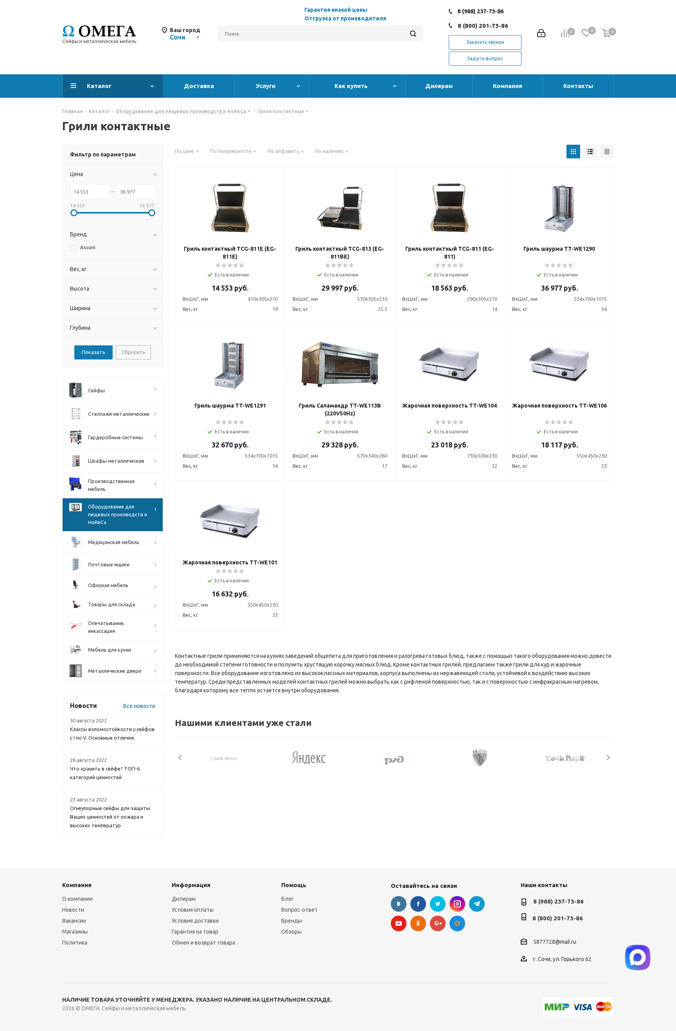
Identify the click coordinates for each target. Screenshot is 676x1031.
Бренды (291, 921)
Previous (180, 757)
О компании (77, 899)
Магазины (75, 932)
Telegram (477, 904)
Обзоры (291, 932)
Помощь (293, 885)
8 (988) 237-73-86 (480, 11)
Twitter (438, 904)
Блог (287, 899)
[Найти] (413, 33)
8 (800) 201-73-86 (483, 25)
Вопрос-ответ (299, 910)
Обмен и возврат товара (203, 942)
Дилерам (184, 899)
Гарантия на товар (195, 932)
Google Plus (438, 923)
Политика (74, 942)
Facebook (418, 904)
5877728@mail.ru (554, 942)
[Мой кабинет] (541, 33)
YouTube (398, 923)
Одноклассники (418, 923)
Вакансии (74, 921)
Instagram (457, 904)
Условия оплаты (193, 910)
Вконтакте (398, 904)
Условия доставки (195, 921)
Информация (191, 885)
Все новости (139, 706)
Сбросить (133, 352)
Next (608, 757)
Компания (77, 885)
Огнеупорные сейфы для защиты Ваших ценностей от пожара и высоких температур (110, 816)
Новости (73, 910)
